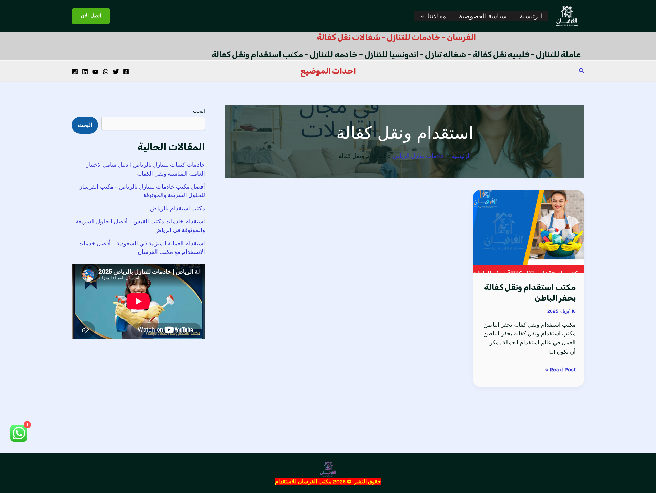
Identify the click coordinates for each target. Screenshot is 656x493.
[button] (423, 16)
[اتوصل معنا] (105, 72)
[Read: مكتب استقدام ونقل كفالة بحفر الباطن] (528, 230)
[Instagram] (75, 72)
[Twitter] (116, 72)
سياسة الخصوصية (483, 16)
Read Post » (560, 369)
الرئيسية (531, 16)
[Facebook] (126, 72)
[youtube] (95, 72)
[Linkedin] (85, 72)
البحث (199, 111)
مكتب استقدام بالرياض (177, 208)
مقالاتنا (436, 16)
